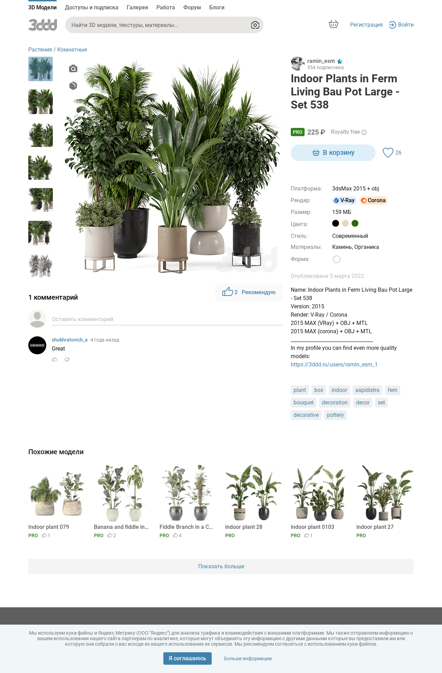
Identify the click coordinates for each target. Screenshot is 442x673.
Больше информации (248, 658)
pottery (335, 415)
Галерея (137, 7)
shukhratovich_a (70, 340)
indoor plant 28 (243, 527)
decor (362, 402)
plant (300, 390)
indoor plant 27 (375, 527)
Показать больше (221, 566)
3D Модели (42, 7)
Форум (192, 7)
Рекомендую (255, 292)
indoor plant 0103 (312, 527)
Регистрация (366, 24)
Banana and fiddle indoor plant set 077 (121, 527)
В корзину (339, 152)
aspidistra (367, 390)
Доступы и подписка (91, 7)
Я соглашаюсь (187, 658)
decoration (335, 402)
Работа (165, 7)
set (381, 402)
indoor (339, 390)
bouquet (304, 402)
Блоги (216, 7)
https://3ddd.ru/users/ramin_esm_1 (334, 364)
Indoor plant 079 (48, 527)
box (318, 390)
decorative (306, 415)
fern (392, 390)
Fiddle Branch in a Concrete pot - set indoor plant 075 (187, 527)
